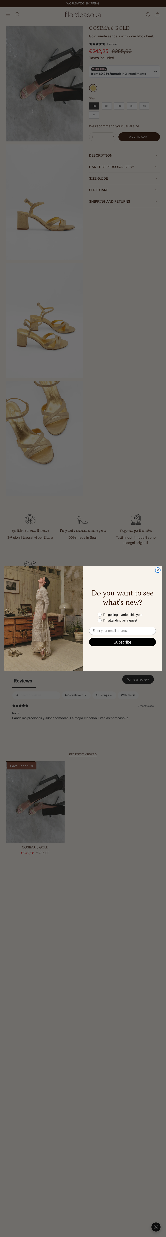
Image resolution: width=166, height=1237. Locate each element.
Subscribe (122, 642)
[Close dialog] (157, 570)
